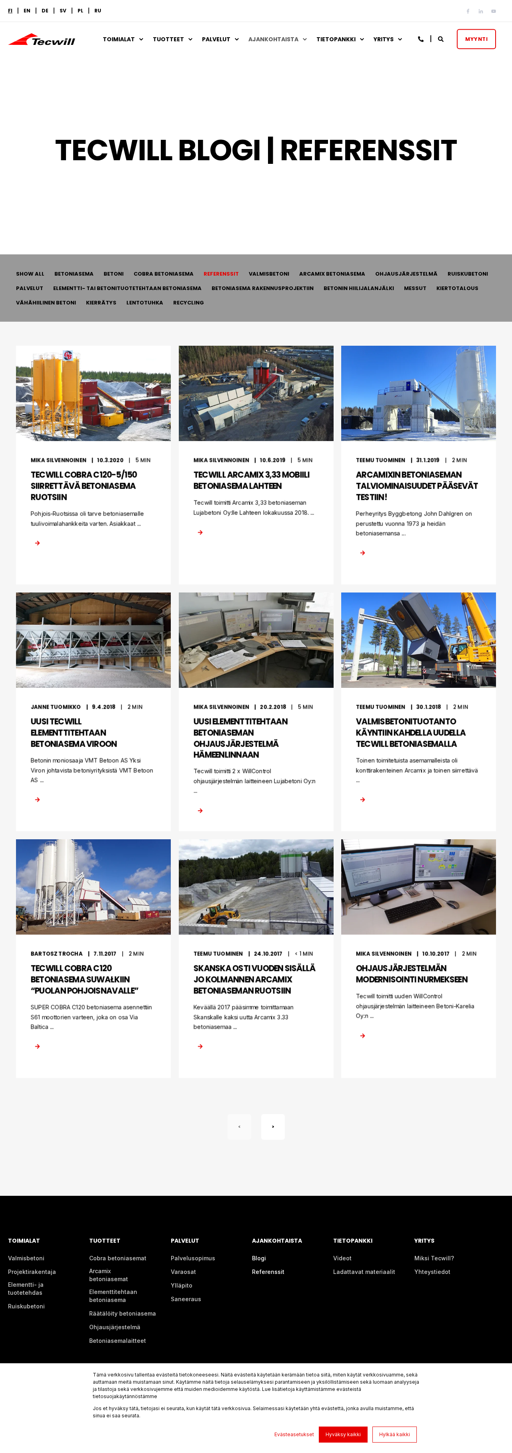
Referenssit (221, 274)
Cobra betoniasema (164, 274)
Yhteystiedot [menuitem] (432, 1271)
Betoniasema (74, 274)
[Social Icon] (470, 11)
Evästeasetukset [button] (294, 1434)
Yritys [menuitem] (384, 39)
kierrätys (101, 302)
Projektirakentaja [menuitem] (32, 1271)
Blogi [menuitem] (259, 1258)
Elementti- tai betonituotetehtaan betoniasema (127, 288)
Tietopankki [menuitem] (336, 39)
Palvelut (29, 288)
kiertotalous (457, 288)
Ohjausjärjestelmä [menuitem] (114, 1327)
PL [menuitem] (80, 10)
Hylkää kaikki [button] (394, 1434)
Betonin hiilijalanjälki (359, 288)
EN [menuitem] (27, 10)
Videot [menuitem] (342, 1258)
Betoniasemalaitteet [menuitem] (117, 1340)
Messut (415, 288)
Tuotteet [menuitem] (168, 39)
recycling (188, 302)
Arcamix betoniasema (332, 274)
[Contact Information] (421, 38)
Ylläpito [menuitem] (181, 1285)
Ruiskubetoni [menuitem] (26, 1306)
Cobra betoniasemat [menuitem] (117, 1258)
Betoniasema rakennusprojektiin (263, 288)
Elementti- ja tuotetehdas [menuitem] (26, 1288)
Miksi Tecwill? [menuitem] (434, 1258)
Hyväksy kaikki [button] (343, 1434)
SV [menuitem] (63, 10)
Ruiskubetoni (468, 274)
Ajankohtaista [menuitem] (273, 39)
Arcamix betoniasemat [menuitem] (108, 1275)
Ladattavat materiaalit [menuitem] (364, 1271)
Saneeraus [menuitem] (186, 1299)
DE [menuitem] (45, 10)
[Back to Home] (41, 40)
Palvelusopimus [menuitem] (193, 1258)
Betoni (114, 274)
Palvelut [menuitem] (216, 39)
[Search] (441, 38)
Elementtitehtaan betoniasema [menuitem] (113, 1295)
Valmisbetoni (269, 274)
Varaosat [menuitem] (183, 1271)
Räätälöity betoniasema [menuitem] (122, 1313)
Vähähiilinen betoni (46, 302)
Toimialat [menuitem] (119, 39)
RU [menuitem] (97, 10)
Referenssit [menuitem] (268, 1271)
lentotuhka (144, 302)
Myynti (476, 38)
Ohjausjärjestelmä (406, 274)
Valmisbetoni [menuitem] (26, 1258)
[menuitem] (10, 10)
